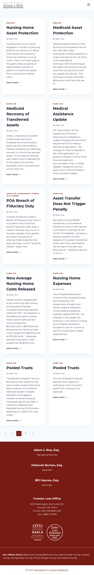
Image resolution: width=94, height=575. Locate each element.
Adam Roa (13, 39)
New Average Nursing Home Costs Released (20, 283)
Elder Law (11, 104)
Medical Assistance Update (63, 114)
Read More (13, 83)
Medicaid (10, 23)
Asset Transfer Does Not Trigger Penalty (69, 203)
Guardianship (24, 193)
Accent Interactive (59, 570)
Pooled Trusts (19, 368)
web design (40, 570)
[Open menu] (88, 4)
